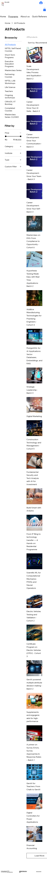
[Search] (2, 4)
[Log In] (41, 3)
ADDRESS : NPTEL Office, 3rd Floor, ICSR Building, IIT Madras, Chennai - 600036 (23, 871)
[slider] (5, 136)
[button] (44, 9)
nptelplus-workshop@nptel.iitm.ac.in (5, 871)
